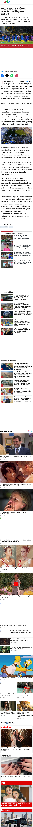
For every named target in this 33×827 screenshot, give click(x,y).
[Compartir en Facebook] (2, 75)
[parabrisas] (16, 810)
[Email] (16, 75)
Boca (26, 81)
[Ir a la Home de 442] (7, 3)
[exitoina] (16, 727)
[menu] (2, 2)
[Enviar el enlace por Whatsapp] (11, 75)
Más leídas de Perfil (8, 361)
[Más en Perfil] (10, 723)
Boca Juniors (4, 226)
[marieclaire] (16, 756)
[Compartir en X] (7, 75)
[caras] (16, 783)
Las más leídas (7, 292)
